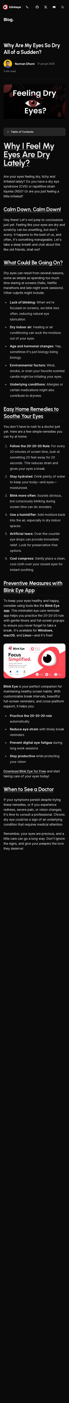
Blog (8, 19)
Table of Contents (22, 131)
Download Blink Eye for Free (25, 771)
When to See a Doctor (29, 789)
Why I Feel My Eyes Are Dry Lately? (29, 154)
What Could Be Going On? (33, 262)
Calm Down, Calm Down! (32, 209)
